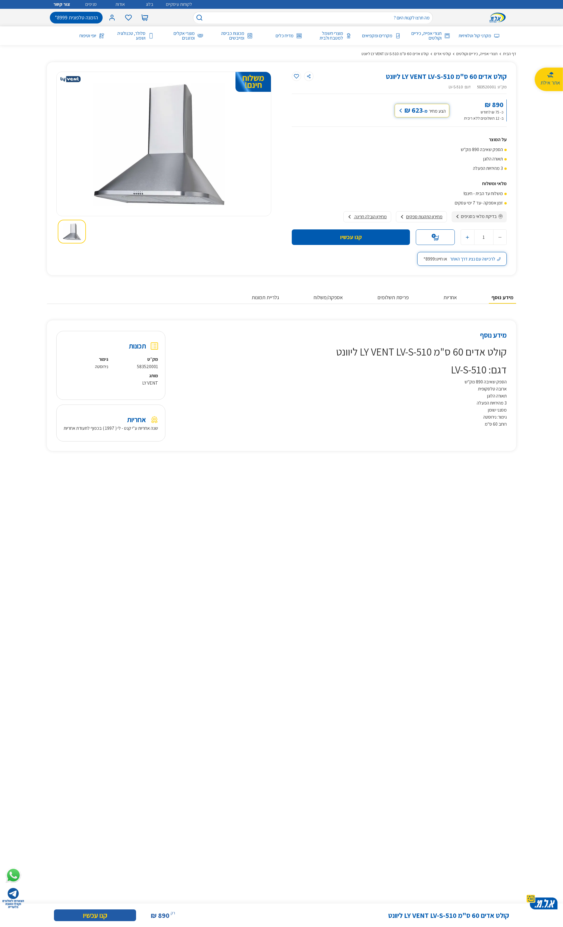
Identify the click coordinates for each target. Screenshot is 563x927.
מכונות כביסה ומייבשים (232, 35)
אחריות (450, 297)
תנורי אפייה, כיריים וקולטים (426, 35)
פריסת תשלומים (393, 297)
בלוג (149, 4)
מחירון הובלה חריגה (370, 217)
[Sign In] (112, 18)
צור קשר (61, 4)
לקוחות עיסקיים (179, 4)
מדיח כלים (285, 35)
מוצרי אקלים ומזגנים (184, 35)
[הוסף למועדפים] (296, 76)
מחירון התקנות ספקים (424, 217)
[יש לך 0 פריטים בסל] (145, 18)
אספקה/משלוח (328, 297)
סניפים (91, 4)
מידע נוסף (502, 297)
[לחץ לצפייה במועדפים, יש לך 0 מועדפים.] (128, 18)
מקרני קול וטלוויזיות (475, 35)
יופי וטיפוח (87, 35)
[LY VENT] (70, 79)
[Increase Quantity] (467, 237)
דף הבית (509, 53)
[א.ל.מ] (498, 17)
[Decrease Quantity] (500, 237)
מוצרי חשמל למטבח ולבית (331, 35)
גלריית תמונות (265, 297)
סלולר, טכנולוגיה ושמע (131, 35)
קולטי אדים (442, 53)
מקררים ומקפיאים (377, 35)
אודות (120, 4)
